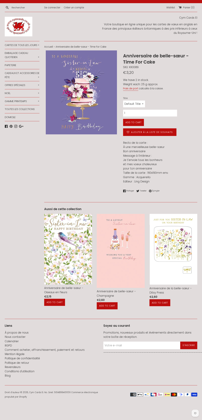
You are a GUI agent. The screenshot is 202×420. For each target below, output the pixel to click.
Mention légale (14, 354)
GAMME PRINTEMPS (22, 101)
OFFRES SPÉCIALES (22, 85)
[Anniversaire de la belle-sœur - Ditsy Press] (173, 249)
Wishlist (170, 7)
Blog (8, 375)
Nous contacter (15, 337)
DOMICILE (10, 117)
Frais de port (130, 88)
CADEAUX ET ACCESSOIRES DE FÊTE (22, 75)
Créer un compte (74, 7)
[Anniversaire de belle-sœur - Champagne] (121, 251)
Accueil (48, 46)
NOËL (22, 93)
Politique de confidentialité (22, 358)
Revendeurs (13, 367)
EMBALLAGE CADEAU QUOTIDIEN (22, 55)
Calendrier (12, 341)
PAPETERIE (10, 65)
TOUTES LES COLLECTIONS (20, 109)
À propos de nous (17, 332)
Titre (125, 98)
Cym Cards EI (36, 392)
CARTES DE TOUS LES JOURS (22, 45)
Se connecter (52, 7)
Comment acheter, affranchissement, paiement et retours (45, 350)
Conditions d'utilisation (19, 371)
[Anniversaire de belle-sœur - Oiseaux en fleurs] (68, 249)
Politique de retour (17, 363)
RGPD (8, 345)
